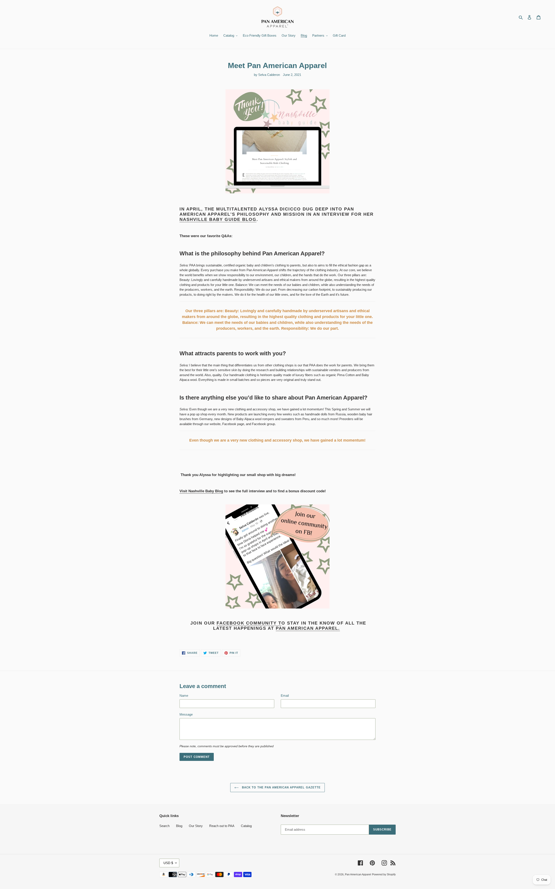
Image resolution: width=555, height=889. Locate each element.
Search (164, 826)
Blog (179, 826)
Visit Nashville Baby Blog (201, 491)
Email (285, 695)
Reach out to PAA (221, 826)
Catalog (246, 826)
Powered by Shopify (384, 874)
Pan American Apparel (358, 874)
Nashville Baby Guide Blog (218, 219)
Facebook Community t (249, 623)
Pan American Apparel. (308, 628)
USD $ (168, 863)
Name (184, 695)
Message (186, 714)
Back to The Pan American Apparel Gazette (281, 787)
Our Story (196, 826)
